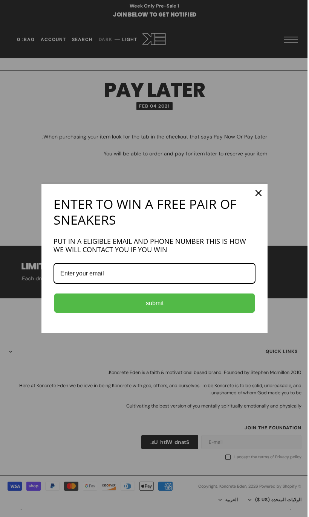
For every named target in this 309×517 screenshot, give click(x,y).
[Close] (256, 193)
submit (152, 303)
